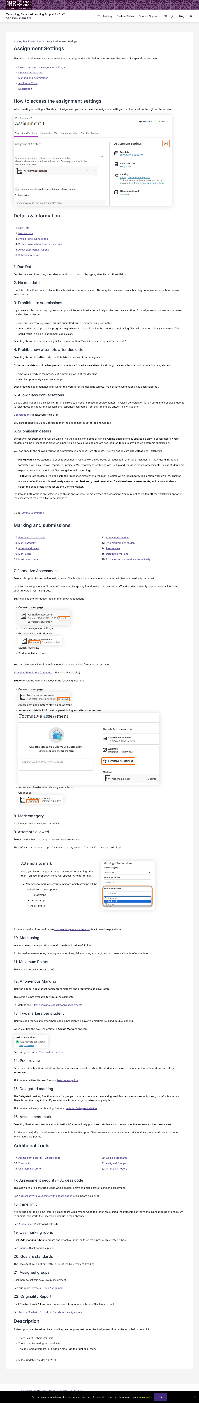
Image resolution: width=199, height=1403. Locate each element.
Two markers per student (121, 542)
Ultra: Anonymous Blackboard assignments (57, 1004)
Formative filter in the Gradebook (33, 672)
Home (17, 41)
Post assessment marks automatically (128, 559)
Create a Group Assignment (47, 1288)
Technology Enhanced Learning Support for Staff (35, 14)
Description (25, 88)
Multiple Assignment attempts (72, 929)
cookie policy (145, 1397)
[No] (195, 1397)
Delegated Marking (117, 553)
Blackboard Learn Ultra (36, 41)
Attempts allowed (28, 548)
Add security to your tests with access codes (45, 1195)
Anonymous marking (118, 537)
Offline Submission (33, 512)
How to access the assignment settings (41, 67)
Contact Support (149, 16)
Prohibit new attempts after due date (40, 244)
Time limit (24, 1163)
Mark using (24, 553)
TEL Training (104, 16)
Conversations (22, 414)
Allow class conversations (33, 249)
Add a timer (26, 1224)
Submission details (29, 255)
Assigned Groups (116, 1163)
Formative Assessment (31, 537)
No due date (25, 233)
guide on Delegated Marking (81, 1108)
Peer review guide (67, 1080)
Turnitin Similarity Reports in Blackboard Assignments (50, 1312)
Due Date (23, 227)
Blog (181, 16)
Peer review (113, 548)
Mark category (27, 542)
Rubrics (23, 1248)
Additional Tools (27, 83)
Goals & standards (116, 1157)
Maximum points (28, 559)
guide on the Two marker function (43, 1052)
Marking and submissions (33, 77)
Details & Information (30, 72)
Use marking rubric (29, 1168)
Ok (160, 1397)
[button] (191, 16)
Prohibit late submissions (33, 238)
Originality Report (116, 1168)
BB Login (169, 16)
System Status (125, 16)
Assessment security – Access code (39, 1157)
